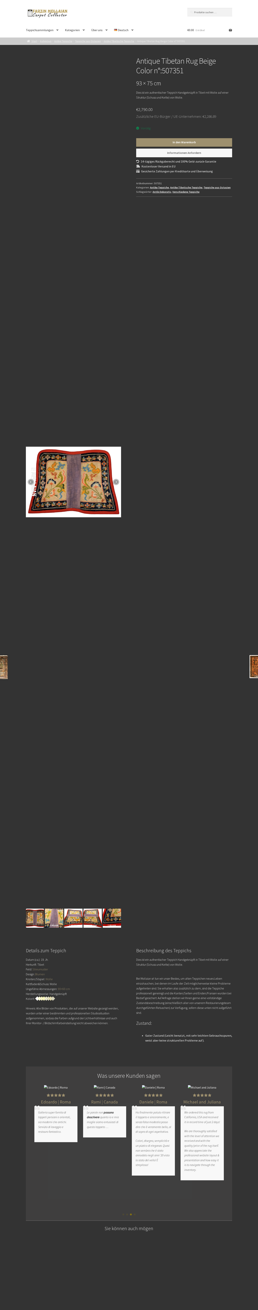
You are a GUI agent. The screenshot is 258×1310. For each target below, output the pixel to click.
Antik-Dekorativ (162, 192)
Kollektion (45, 41)
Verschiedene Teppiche (185, 192)
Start (34, 41)
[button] (123, 1214)
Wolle (49, 979)
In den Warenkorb (184, 142)
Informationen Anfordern (184, 153)
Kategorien (72, 30)
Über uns (97, 30)
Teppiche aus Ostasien (88, 41)
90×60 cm (64, 989)
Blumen (40, 974)
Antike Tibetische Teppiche (119, 41)
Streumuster (40, 969)
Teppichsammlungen (39, 30)
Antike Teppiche (63, 41)
